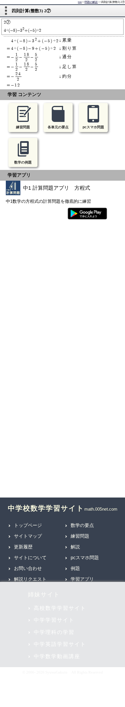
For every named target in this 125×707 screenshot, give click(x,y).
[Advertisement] (62, 287)
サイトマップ (28, 536)
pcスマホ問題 (85, 557)
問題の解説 (91, 2)
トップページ (28, 525)
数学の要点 (82, 525)
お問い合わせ (28, 568)
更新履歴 (23, 546)
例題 (75, 568)
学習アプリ (82, 579)
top (80, 2)
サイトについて (30, 557)
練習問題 (80, 536)
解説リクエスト (30, 579)
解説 (75, 546)
